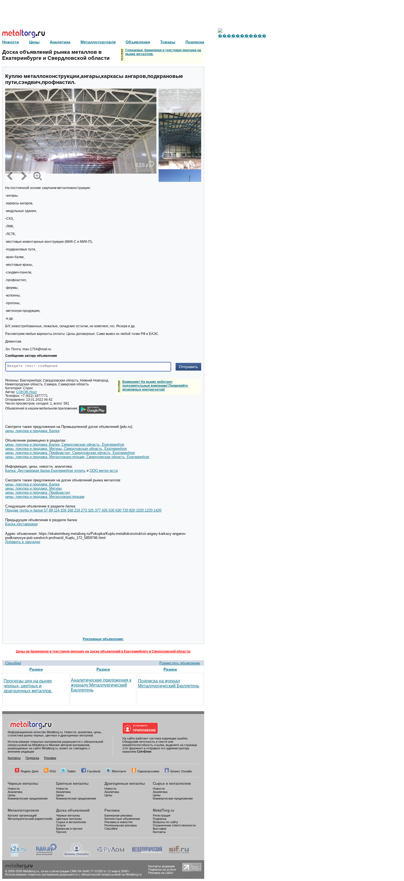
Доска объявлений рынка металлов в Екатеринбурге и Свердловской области (56, 55)
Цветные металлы (72, 783)
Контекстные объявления (122, 818)
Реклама (50, 757)
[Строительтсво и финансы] (179, 855)
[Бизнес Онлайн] (76, 855)
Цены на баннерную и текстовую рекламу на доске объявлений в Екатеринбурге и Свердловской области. (103, 651)
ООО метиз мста (104, 470)
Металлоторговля (23, 810)
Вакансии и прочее (69, 828)
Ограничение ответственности (174, 825)
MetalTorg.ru (163, 810)
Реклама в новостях (118, 822)
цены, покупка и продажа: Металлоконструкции (44, 497)
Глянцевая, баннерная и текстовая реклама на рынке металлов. (163, 52)
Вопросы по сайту (165, 822)
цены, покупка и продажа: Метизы (33, 488)
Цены (11, 795)
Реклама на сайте (160, 872)
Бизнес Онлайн (181, 771)
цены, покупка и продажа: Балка (32, 431)
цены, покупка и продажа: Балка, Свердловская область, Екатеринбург (64, 444)
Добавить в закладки (22, 542)
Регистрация (161, 815)
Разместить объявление (179, 663)
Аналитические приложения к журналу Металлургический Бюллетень (101, 685)
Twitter (71, 771)
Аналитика (15, 792)
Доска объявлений (73, 810)
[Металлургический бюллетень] (147, 855)
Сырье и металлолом (172, 783)
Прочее (61, 832)
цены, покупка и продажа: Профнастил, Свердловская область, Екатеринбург (70, 453)
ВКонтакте (119, 771)
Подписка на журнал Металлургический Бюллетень (168, 683)
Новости (14, 788)
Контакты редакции (161, 866)
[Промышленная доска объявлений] (46, 855)
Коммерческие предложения (28, 798)
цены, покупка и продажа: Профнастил (37, 492)
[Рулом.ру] (110, 855)
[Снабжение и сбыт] (19, 855)
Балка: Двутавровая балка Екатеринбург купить (45, 470)
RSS (53, 771)
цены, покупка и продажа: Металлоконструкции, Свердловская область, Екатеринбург (77, 457)
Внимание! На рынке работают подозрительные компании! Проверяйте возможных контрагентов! (155, 385)
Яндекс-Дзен (29, 771)
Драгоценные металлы (124, 783)
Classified (13, 663)
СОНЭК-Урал (26, 392)
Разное (36, 669)
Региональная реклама (120, 825)
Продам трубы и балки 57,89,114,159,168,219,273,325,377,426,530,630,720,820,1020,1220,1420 (83, 510)
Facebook (94, 771)
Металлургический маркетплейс (30, 818)
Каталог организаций (22, 815)
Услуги (60, 825)
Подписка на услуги (162, 869)
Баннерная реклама (118, 815)
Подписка (32, 757)
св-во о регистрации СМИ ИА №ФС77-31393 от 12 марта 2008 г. (85, 871)
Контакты (14, 757)
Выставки (159, 828)
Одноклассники (148, 771)
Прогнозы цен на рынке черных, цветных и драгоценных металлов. (28, 686)
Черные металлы (23, 783)
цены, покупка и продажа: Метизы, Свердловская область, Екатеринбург (66, 449)
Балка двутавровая (21, 524)
